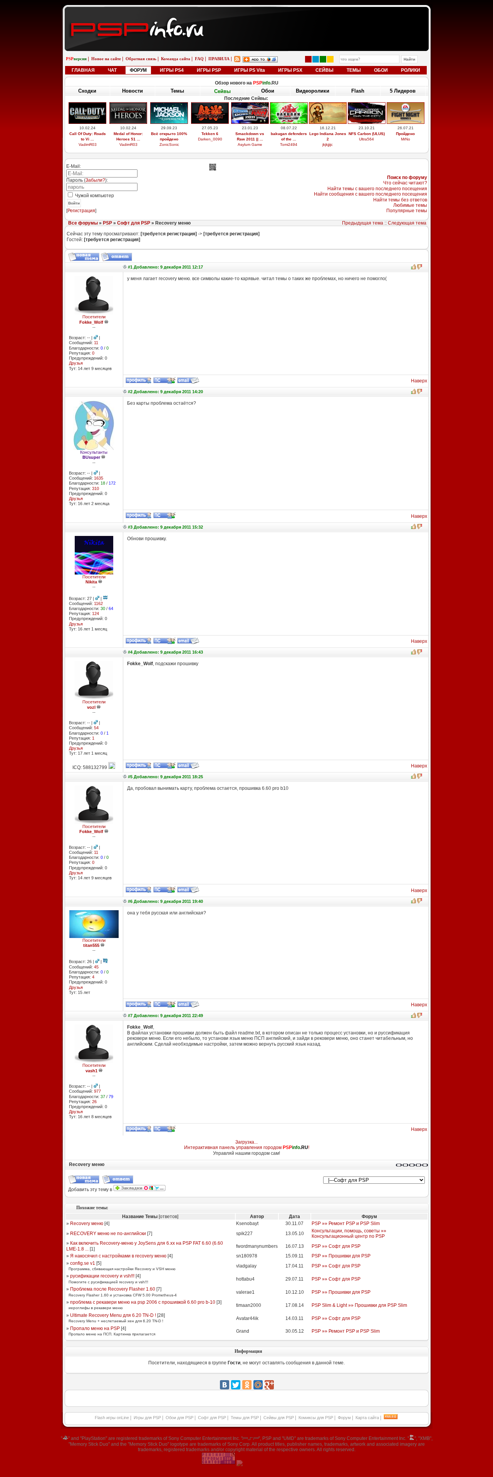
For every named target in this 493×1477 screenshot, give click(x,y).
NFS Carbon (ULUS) (367, 134)
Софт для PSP (133, 223)
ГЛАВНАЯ (83, 70)
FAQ (199, 58)
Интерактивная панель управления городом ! (246, 1147)
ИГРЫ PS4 (172, 70)
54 (96, 727)
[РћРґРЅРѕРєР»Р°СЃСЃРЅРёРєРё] (247, 1384)
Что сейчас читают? (405, 183)
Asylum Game (250, 144)
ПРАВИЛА (219, 58)
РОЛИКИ (410, 70)
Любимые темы (410, 205)
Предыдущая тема (362, 223)
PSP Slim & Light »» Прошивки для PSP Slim (359, 1305)
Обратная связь (141, 58)
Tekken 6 (209, 134)
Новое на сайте (106, 58)
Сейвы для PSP (278, 1417)
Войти (74, 203)
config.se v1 (82, 1263)
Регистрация (81, 210)
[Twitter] (235, 1384)
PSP (107, 223)
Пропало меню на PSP (95, 1328)
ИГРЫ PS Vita (249, 70)
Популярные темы (406, 210)
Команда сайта (175, 58)
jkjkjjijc (327, 144)
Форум (344, 1417)
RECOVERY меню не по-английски (108, 1233)
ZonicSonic (169, 144)
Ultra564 (366, 139)
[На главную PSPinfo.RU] (247, 12)
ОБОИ (381, 70)
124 (95, 613)
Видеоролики (312, 91)
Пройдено (405, 134)
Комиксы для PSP (315, 1417)
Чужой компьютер (94, 195)
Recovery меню (86, 1223)
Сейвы (222, 91)
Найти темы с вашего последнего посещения (377, 188)
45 (96, 967)
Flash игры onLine (112, 1417)
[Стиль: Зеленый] (323, 59)
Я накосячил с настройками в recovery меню (118, 1256)
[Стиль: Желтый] (330, 59)
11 (96, 342)
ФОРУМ (138, 70)
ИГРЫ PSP (209, 70)
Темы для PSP (245, 1417)
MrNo (405, 139)
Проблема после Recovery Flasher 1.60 (112, 1289)
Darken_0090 (210, 139)
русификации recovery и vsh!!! (102, 1276)
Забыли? (95, 180)
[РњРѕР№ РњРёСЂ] (258, 1384)
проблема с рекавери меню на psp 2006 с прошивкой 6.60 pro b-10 (142, 1302)
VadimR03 (88, 144)
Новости (132, 91)
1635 (98, 478)
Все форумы (83, 223)
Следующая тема (407, 223)
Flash (357, 91)
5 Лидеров (403, 91)
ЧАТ (112, 70)
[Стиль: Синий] (315, 59)
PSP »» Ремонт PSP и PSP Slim (346, 1223)
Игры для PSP (147, 1417)
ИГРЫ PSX (290, 70)
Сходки (87, 91)
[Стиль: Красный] (308, 59)
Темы (177, 91)
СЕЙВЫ (324, 70)
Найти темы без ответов (400, 200)
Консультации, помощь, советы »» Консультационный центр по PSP (349, 1233)
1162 (98, 603)
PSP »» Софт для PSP (336, 1246)
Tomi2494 (288, 144)
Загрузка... (246, 1142)
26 (94, 1101)
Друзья (76, 363)
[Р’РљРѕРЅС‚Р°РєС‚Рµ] (224, 1384)
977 (97, 1091)
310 (95, 488)
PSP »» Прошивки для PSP (341, 1256)
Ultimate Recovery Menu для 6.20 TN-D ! (113, 1315)
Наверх (419, 381)
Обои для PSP (179, 1417)
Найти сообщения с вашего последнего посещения (370, 194)
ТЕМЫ (354, 70)
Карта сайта (367, 1417)
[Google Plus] (269, 1384)
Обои (267, 91)
